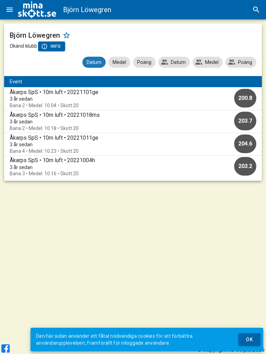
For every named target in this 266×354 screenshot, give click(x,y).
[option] (133, 98)
